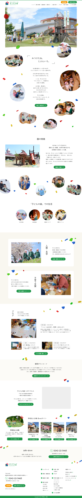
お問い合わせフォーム (19, 485)
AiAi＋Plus (68, 423)
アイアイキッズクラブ (56, 424)
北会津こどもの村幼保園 (45, 424)
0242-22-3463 (60, 451)
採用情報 (8, 485)
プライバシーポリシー (10, 488)
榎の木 (29, 423)
